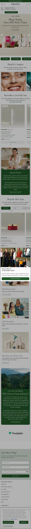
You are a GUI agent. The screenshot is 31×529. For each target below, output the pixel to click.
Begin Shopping (15, 278)
